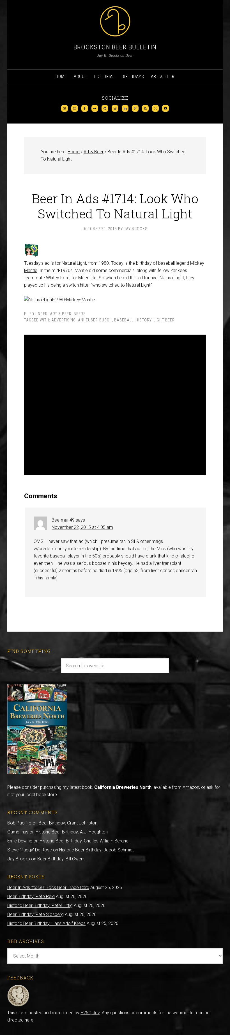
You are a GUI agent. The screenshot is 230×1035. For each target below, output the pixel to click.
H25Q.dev (90, 1012)
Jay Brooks (18, 859)
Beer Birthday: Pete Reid (31, 896)
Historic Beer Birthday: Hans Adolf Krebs (46, 923)
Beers (80, 314)
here (29, 1020)
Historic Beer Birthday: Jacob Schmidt (96, 850)
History (143, 320)
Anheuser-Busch (95, 320)
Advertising (63, 320)
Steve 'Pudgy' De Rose (29, 850)
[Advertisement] (115, 405)
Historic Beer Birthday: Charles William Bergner (85, 841)
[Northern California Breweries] (37, 772)
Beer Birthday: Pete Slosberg (35, 914)
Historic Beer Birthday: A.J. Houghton (72, 832)
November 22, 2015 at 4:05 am (82, 527)
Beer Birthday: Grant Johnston (68, 823)
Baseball (124, 320)
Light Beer (164, 320)
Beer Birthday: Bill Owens (61, 859)
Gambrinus (17, 832)
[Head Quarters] (18, 1005)
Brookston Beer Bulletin (115, 47)
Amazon (191, 787)
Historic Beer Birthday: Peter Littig (40, 905)
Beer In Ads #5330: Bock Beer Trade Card (48, 887)
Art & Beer (61, 314)
